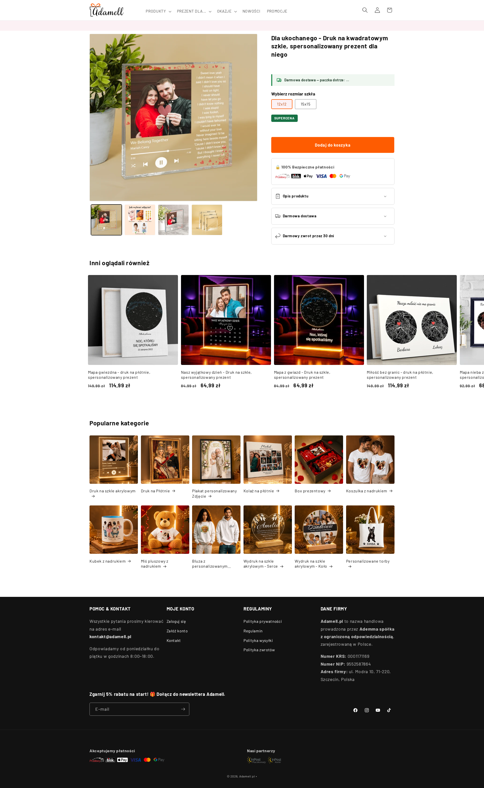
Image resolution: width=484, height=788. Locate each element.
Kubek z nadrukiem (107, 561)
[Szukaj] (365, 10)
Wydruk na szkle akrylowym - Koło (311, 564)
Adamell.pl (247, 776)
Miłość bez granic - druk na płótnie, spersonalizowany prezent (400, 375)
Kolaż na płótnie (259, 490)
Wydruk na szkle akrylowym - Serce (261, 564)
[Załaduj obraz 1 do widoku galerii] (106, 219)
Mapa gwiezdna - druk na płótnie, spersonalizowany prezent (119, 375)
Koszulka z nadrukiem (366, 490)
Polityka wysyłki (258, 640)
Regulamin (253, 631)
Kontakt (174, 640)
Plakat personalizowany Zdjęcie (214, 493)
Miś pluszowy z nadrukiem (154, 564)
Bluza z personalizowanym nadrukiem (210, 564)
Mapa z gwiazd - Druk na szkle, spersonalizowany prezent (302, 375)
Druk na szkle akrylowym (112, 490)
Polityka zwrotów (259, 649)
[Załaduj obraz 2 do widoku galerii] (140, 219)
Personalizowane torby (368, 561)
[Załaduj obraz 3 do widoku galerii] (173, 219)
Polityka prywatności (263, 621)
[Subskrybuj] (183, 709)
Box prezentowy (310, 490)
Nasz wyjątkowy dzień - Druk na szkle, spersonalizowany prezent (216, 375)
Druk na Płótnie (155, 490)
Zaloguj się (176, 621)
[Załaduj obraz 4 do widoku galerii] (207, 219)
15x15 (306, 104)
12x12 (282, 104)
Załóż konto (177, 631)
